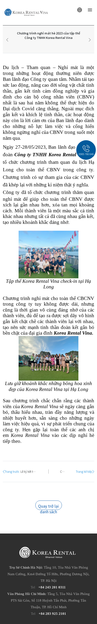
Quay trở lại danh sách (48, 506)
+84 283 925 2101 (52, 614)
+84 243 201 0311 (52, 587)
